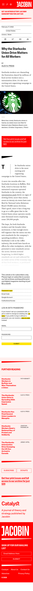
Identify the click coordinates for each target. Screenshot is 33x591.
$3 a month (6, 284)
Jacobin (23, 12)
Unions (4, 35)
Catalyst (5, 570)
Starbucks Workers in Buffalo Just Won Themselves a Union (9, 383)
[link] (11, 4)
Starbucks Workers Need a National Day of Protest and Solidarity (8, 430)
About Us (14, 570)
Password (6, 334)
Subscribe (9, 470)
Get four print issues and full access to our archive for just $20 (14, 141)
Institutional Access (8, 301)
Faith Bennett (25, 378)
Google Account (7, 297)
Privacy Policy (24, 574)
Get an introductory (11, 12)
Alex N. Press (8, 66)
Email (4, 326)
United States (10, 31)
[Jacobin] (24, 4)
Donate (24, 470)
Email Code (5, 294)
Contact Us (25, 570)
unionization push (9, 195)
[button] (3, 4)
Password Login (7, 291)
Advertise (5, 574)
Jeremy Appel (25, 442)
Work (9, 35)
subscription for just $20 (12, 14)
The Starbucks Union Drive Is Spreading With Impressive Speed (8, 400)
